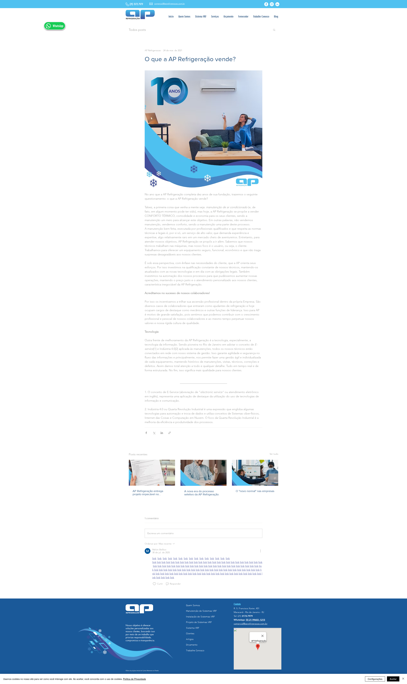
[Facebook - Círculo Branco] (266, 4)
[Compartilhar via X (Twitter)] (153, 432)
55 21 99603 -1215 (255, 619)
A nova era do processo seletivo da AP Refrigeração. (201, 493)
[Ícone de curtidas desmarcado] (154, 584)
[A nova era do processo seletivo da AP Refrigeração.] (203, 473)
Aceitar (393, 679)
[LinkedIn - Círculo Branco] (277, 4)
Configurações (375, 679)
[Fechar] (403, 678)
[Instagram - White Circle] (272, 4)
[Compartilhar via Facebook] (146, 432)
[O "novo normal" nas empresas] (255, 473)
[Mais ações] (260, 551)
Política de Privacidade (134, 679)
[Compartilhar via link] (169, 432)
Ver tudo (274, 453)
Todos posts (137, 30)
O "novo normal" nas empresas (255, 491)
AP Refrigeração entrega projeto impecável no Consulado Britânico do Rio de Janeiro (151, 492)
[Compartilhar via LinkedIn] (161, 432)
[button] (215, 16)
